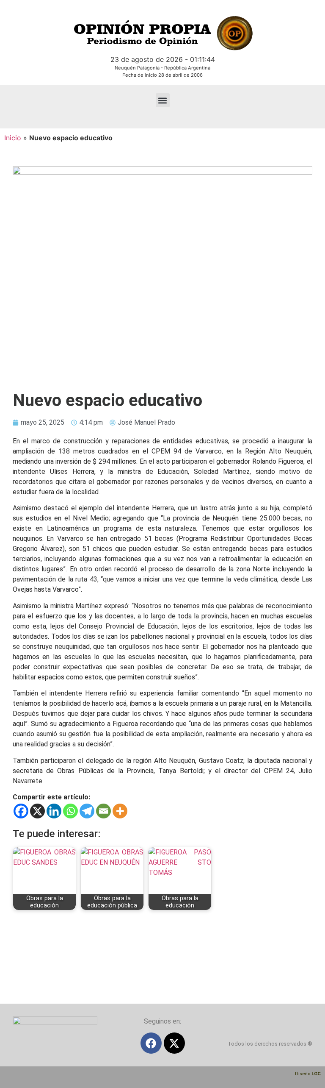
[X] (37, 811)
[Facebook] (21, 811)
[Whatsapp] (70, 811)
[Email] (103, 811)
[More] (120, 811)
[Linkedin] (54, 811)
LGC (316, 1074)
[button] (163, 100)
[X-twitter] (174, 1043)
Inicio (12, 138)
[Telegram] (87, 811)
